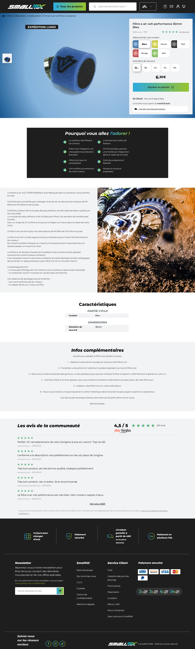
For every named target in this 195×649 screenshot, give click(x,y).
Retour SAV (114, 604)
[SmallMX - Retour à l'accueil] (28, 6)
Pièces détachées (16, 15)
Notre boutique (85, 570)
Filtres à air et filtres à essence (60, 15)
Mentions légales (86, 604)
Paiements (113, 592)
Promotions (114, 586)
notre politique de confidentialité (30, 583)
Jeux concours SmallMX (120, 616)
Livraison (112, 598)
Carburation (34, 15)
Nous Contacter (116, 610)
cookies (81, 588)
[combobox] (115, 7)
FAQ (110, 570)
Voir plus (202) (97, 504)
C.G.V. (79, 582)
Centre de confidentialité (84, 596)
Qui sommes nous (86, 576)
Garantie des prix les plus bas (118, 578)
